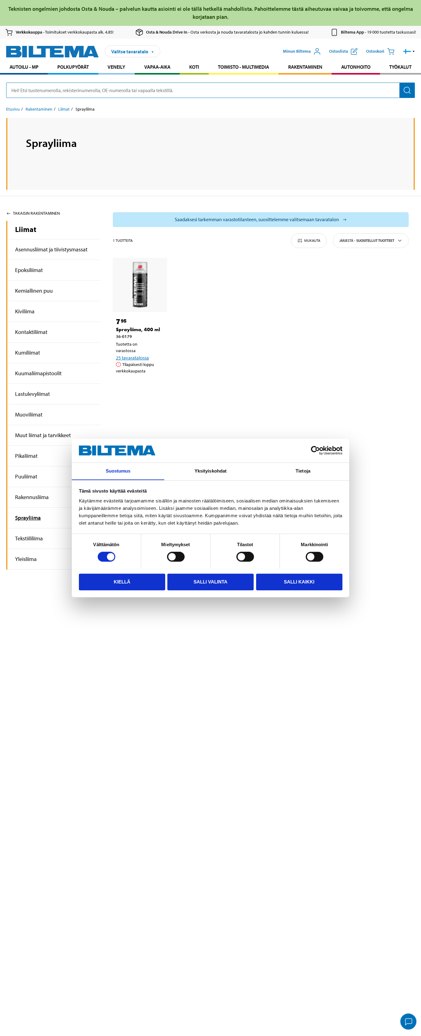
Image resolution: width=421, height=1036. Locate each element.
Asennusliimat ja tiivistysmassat (51, 249)
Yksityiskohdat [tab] (210, 470)
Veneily (116, 67)
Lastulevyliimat (32, 393)
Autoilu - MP (24, 67)
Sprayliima (28, 517)
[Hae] (407, 90)
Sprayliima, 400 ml (138, 329)
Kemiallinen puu (34, 290)
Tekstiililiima (29, 538)
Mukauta (312, 240)
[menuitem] (24, 68)
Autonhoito (355, 67)
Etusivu (13, 109)
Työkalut (400, 67)
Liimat (64, 109)
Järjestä (366, 240)
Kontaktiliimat (31, 331)
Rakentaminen (305, 67)
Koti (194, 67)
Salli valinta (210, 581)
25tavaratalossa (132, 358)
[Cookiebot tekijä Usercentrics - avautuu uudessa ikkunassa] (315, 450)
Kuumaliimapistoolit (38, 373)
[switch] (176, 557)
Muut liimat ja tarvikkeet (43, 435)
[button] (409, 51)
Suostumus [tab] (118, 470)
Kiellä (122, 581)
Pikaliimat (26, 455)
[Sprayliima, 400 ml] (140, 285)
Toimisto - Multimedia (243, 67)
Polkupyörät (73, 67)
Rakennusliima (32, 497)
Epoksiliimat (29, 270)
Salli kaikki (299, 581)
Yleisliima (26, 559)
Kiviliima (25, 311)
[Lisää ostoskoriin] (123, 386)
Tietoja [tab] (303, 470)
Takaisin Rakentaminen (36, 213)
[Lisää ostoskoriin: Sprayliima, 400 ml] (141, 386)
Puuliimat (26, 476)
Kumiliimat (27, 352)
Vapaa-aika (157, 67)
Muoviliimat (29, 414)
